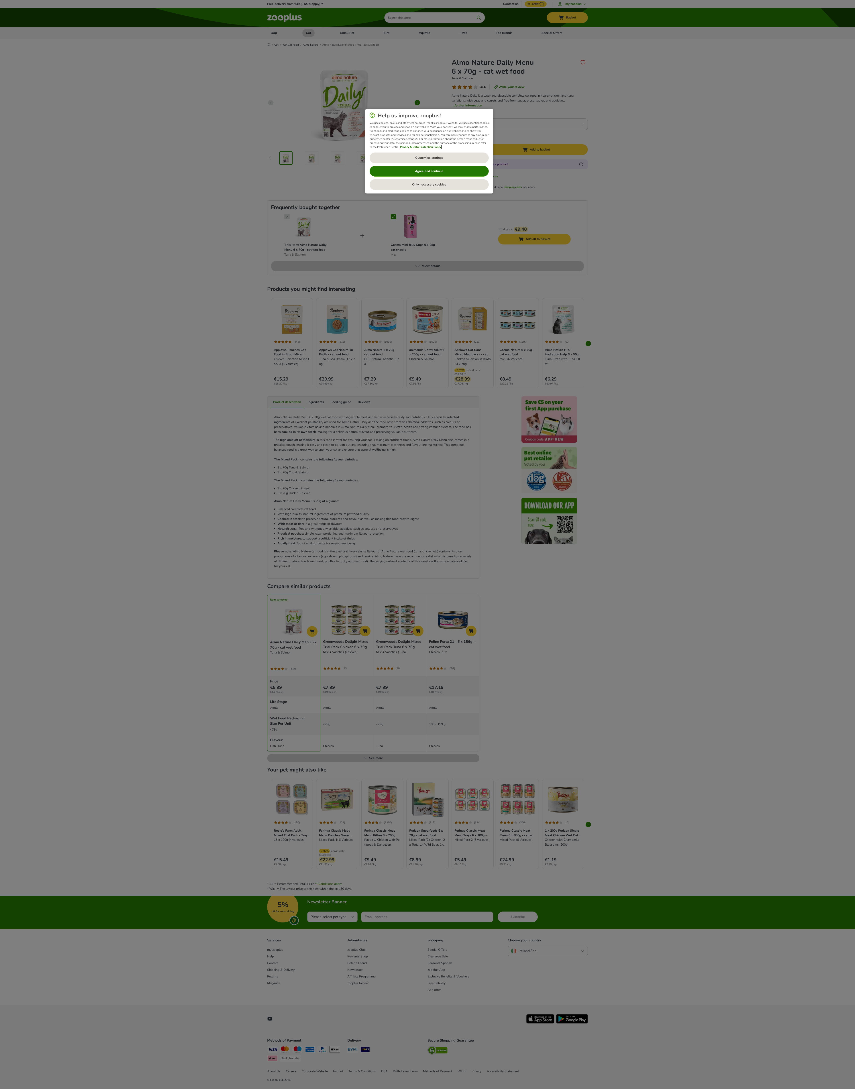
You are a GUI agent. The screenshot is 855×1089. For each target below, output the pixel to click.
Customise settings (429, 158)
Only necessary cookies (429, 184)
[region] (429, 151)
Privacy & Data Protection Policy (420, 147)
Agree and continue (429, 171)
